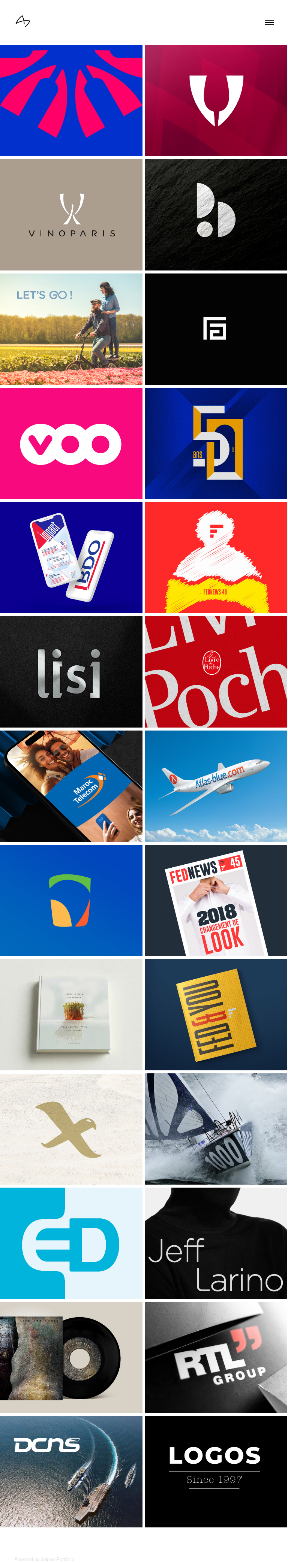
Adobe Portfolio (57, 1559)
